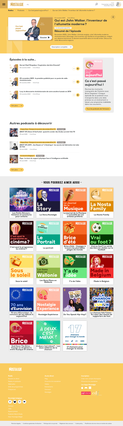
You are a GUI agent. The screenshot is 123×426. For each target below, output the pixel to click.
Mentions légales (16, 423)
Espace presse (13, 411)
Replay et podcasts (14, 381)
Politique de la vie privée (50, 423)
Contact (10, 406)
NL (27, 4)
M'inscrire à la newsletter (89, 381)
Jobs (9, 409)
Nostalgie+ (48, 392)
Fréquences (12, 389)
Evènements (49, 387)
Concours (48, 389)
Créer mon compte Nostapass (91, 379)
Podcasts (20, 10)
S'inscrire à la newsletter (53, 381)
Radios (10, 10)
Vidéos (47, 384)
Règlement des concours (66, 423)
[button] (61, 47)
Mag (46, 379)
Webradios (11, 384)
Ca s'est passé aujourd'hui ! (38, 10)
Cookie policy (79, 423)
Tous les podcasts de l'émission (98, 109)
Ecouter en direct (13, 379)
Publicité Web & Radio (15, 414)
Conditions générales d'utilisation (32, 423)
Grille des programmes (15, 387)
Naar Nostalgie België (15, 417)
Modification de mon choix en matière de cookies (98, 423)
